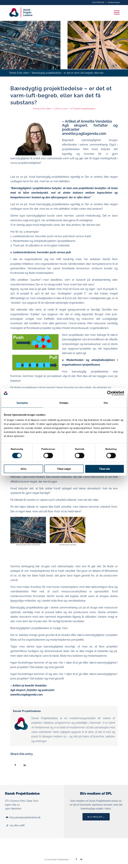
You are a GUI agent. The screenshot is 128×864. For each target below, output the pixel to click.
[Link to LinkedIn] (81, 859)
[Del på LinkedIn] (24, 764)
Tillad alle (104, 468)
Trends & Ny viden (42, 108)
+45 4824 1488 (16, 825)
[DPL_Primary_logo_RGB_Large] (21, 12)
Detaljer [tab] (64, 402)
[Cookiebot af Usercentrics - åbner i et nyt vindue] (109, 393)
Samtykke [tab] (22, 402)
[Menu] (115, 12)
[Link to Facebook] (76, 859)
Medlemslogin (114, 2)
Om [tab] (106, 402)
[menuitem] (98, 2)
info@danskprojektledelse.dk (24, 817)
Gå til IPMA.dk (98, 2)
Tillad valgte (64, 468)
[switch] (48, 455)
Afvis (23, 468)
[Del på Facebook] (15, 764)
